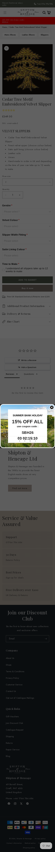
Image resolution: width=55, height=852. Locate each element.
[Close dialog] (52, 407)
